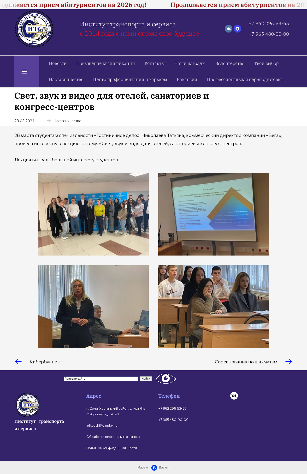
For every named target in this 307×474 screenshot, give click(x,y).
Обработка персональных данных (113, 436)
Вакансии (187, 79)
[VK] (234, 396)
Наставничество (66, 79)
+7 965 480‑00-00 (268, 34)
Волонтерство (229, 63)
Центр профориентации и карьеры (130, 79)
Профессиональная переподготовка (245, 79)
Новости (58, 63)
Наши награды (190, 63)
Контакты (155, 63)
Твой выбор (266, 63)
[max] (237, 29)
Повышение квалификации (105, 63)
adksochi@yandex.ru (102, 425)
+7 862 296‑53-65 (268, 23)
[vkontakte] (228, 29)
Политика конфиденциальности (111, 448)
